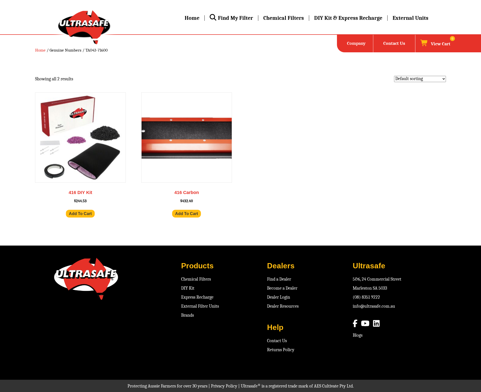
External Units (410, 18)
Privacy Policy (224, 386)
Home (192, 18)
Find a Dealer (279, 279)
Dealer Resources (283, 306)
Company (356, 43)
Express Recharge (197, 297)
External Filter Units (200, 306)
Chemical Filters (283, 18)
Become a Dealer (282, 288)
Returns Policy (280, 349)
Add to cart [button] (80, 214)
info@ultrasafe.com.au (374, 306)
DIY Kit (187, 288)
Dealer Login (278, 297)
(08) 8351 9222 (366, 297)
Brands (187, 315)
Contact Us (394, 43)
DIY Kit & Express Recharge (348, 18)
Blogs (358, 335)
